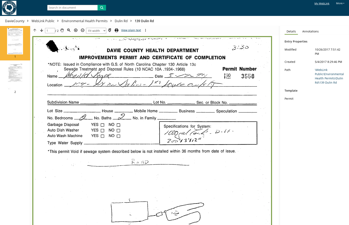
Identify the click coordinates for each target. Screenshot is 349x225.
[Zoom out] (82, 30)
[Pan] (62, 30)
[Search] (102, 7)
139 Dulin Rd (144, 21)
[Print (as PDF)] (116, 30)
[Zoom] (68, 30)
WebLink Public (43, 21)
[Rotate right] (109, 30)
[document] (314, 125)
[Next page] (41, 30)
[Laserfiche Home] (21, 8)
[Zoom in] (75, 30)
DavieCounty (15, 21)
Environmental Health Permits (85, 21)
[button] (15, 43)
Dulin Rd (121, 21)
